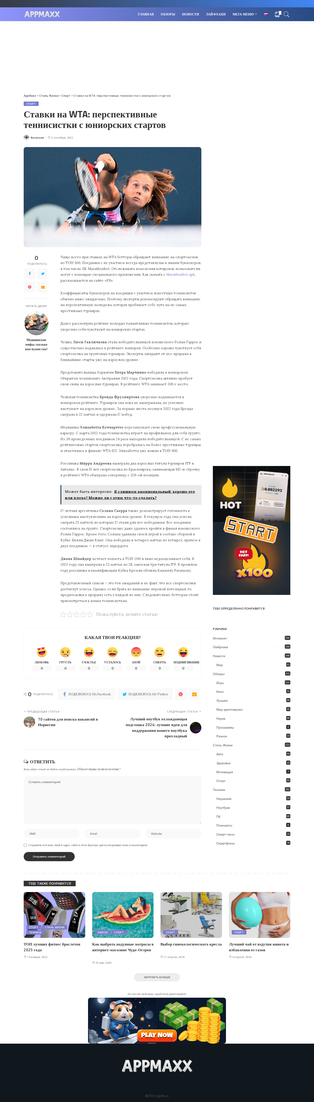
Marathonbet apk (180, 274)
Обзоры (219, 674)
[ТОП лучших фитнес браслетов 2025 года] (54, 915)
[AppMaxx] (42, 14)
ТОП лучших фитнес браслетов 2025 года (52, 947)
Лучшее (222, 700)
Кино (220, 691)
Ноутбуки (223, 807)
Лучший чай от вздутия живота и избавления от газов (259, 947)
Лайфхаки (220, 647)
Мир (219, 665)
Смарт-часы (225, 834)
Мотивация (224, 772)
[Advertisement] (157, 55)
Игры (220, 683)
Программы (225, 727)
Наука (220, 718)
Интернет (220, 638)
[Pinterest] (29, 287)
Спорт (31, 103)
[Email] (43, 287)
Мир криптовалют (229, 709)
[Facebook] (29, 273)
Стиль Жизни (223, 745)
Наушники (223, 799)
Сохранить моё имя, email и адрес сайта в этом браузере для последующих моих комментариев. (88, 845)
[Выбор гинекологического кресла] (191, 915)
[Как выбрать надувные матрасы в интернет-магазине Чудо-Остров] (123, 915)
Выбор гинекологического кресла (191, 944)
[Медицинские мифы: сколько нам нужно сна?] (36, 323)
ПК (218, 816)
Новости (219, 656)
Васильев (37, 137)
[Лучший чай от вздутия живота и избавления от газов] (260, 915)
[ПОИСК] (286, 14)
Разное (221, 736)
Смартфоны (225, 843)
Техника (219, 790)
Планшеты (224, 825)
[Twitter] (43, 273)
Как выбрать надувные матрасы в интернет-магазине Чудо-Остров (123, 947)
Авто (219, 754)
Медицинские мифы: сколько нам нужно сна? (36, 345)
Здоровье (223, 763)
